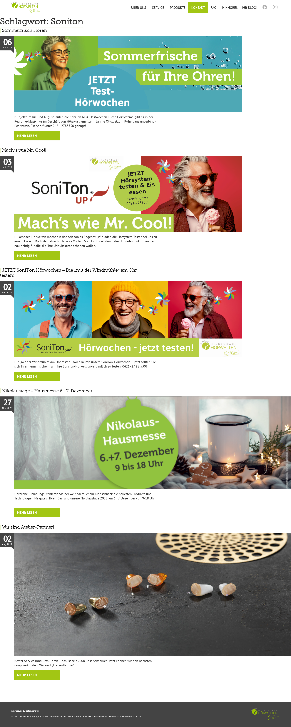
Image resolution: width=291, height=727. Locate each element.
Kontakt (198, 7)
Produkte (178, 7)
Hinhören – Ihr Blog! (239, 7)
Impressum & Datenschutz (24, 710)
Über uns (138, 7)
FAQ (213, 7)
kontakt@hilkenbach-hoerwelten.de (47, 716)
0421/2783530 (19, 716)
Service (158, 7)
